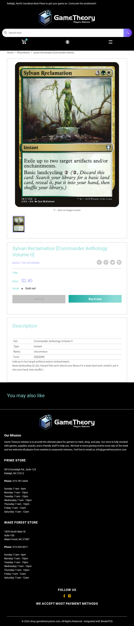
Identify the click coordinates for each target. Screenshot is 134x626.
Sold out (39, 299)
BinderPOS (107, 621)
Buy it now (95, 299)
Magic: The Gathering (26, 262)
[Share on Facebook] (99, 262)
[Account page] (67, 42)
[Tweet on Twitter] (112, 262)
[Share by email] (119, 262)
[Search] (128, 33)
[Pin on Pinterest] (105, 262)
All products (23, 52)
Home (10, 52)
